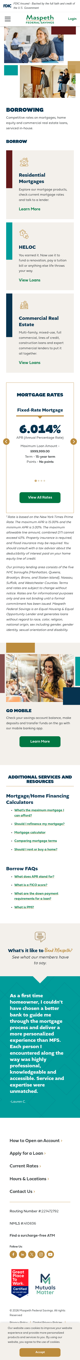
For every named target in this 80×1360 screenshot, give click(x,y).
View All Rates (40, 498)
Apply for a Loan (26, 1153)
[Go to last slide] (6, 441)
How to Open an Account (35, 1141)
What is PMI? (24, 907)
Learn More (40, 742)
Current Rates (24, 1166)
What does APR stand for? (34, 876)
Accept (40, 1352)
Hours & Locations (28, 1179)
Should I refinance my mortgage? (39, 824)
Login (72, 19)
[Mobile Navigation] (7, 19)
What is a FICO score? (30, 885)
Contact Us (21, 1191)
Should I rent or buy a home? (35, 849)
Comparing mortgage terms (35, 841)
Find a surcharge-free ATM (32, 1236)
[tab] (35, 481)
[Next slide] (73, 441)
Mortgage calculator (30, 832)
